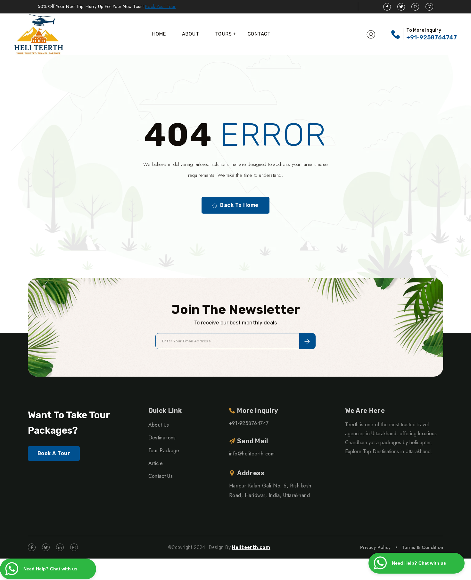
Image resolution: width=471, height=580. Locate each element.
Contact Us (160, 476)
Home (159, 34)
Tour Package (163, 450)
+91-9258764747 (431, 37)
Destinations (162, 437)
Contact (259, 34)
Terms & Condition (422, 547)
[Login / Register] (371, 34)
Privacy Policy (375, 547)
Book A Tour (53, 453)
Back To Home (239, 205)
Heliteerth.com (251, 547)
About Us (158, 425)
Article (155, 463)
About (190, 34)
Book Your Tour (160, 6)
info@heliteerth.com (252, 453)
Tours (223, 34)
